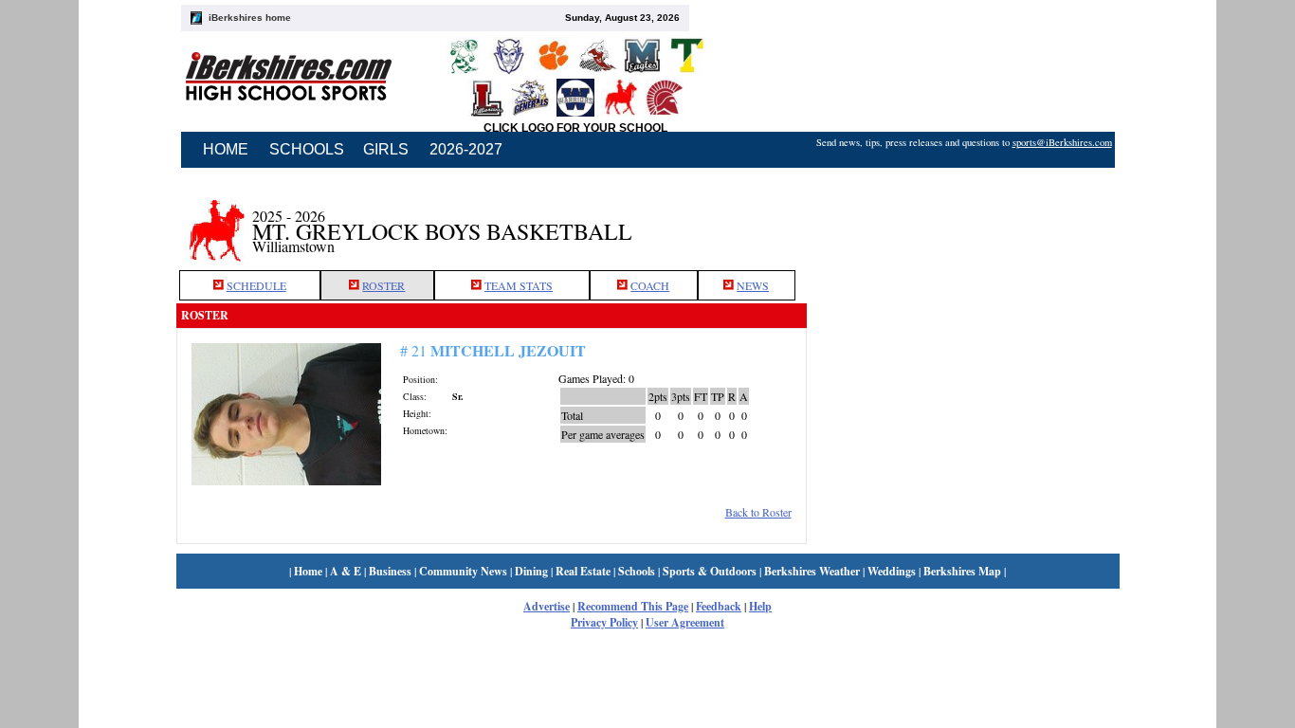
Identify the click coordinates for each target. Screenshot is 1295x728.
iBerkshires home (250, 17)
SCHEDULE (256, 285)
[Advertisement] (963, 220)
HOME (225, 149)
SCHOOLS (306, 149)
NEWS (753, 285)
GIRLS (386, 149)
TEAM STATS (518, 285)
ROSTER (383, 285)
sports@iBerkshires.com (1062, 142)
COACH (649, 285)
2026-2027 (465, 149)
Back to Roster (758, 511)
